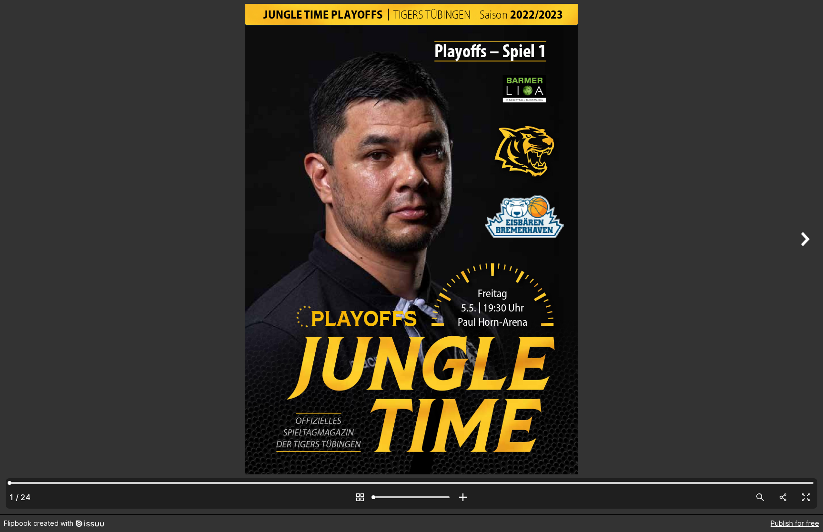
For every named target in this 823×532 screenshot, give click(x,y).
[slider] (411, 497)
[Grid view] (360, 497)
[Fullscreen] (805, 497)
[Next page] (804, 257)
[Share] (783, 497)
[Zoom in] (462, 497)
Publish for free (795, 523)
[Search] (760, 497)
